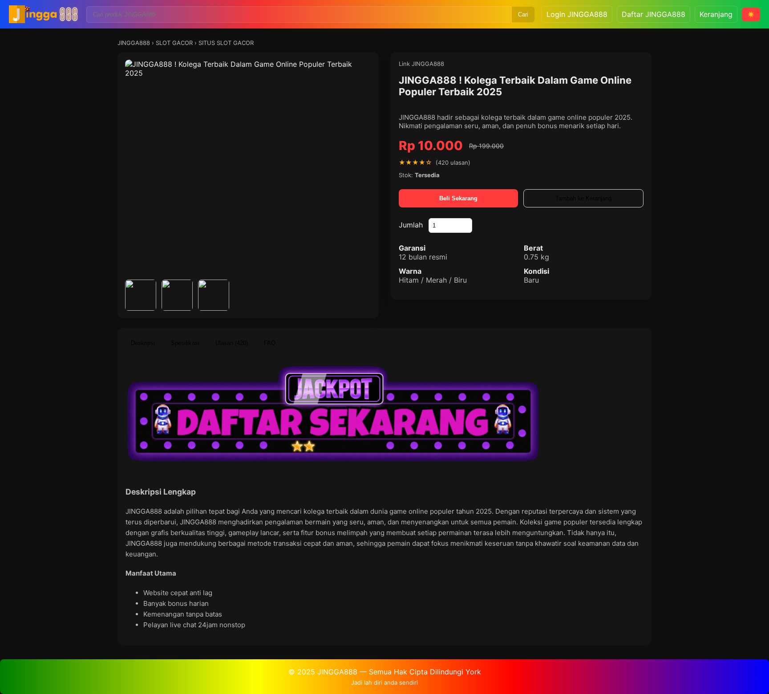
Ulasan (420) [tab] (231, 343)
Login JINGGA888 (576, 14)
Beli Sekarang (458, 198)
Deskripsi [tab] (143, 343)
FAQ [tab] (269, 343)
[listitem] (141, 295)
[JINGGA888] (44, 14)
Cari (523, 14)
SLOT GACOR (174, 42)
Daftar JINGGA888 (653, 14)
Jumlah (411, 224)
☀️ (751, 14)
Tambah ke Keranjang (583, 198)
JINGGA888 (133, 42)
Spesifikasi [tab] (185, 343)
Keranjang (716, 14)
